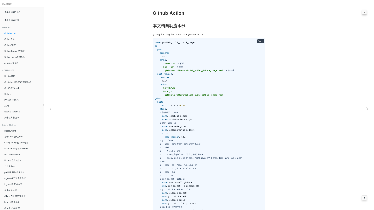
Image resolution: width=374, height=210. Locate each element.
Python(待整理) (11, 99)
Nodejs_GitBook (12, 111)
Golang (7, 93)
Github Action (10, 33)
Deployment (10, 130)
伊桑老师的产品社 (12, 11)
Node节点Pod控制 (12, 160)
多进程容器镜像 (11, 117)
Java (6, 105)
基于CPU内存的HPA (13, 136)
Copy (261, 41)
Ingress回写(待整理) (13, 184)
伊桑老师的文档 (11, 20)
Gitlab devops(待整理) (14, 50)
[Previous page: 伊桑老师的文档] (50, 108)
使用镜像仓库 (10, 190)
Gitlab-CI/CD (10, 45)
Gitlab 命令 (9, 39)
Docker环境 (9, 76)
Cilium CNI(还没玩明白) (15, 196)
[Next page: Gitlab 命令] (367, 108)
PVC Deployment (12, 154)
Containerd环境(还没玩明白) (17, 82)
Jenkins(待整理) (11, 62)
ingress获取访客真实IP (15, 178)
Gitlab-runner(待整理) (14, 56)
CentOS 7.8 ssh (11, 88)
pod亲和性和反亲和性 (14, 172)
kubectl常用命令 (11, 202)
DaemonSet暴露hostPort (16, 148)
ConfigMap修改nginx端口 (16, 142)
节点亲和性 (9, 166)
